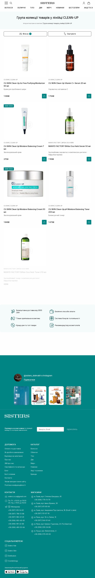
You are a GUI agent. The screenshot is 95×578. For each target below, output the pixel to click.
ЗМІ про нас (9, 463)
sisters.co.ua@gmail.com (17, 496)
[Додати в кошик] (44, 96)
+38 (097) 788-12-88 (16, 514)
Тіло (32, 456)
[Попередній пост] (18, 395)
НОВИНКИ (60, 8)
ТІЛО (32, 8)
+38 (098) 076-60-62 (42, 534)
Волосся (34, 449)
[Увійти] (84, 3)
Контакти (8, 478)
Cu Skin (6, 79)
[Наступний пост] (77, 395)
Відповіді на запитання (14, 456)
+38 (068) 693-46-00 (16, 520)
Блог (6, 471)
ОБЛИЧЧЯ (21, 8)
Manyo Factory (54, 143)
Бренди (34, 474)
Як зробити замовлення (14, 452)
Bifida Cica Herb (68, 143)
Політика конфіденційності (15, 485)
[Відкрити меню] (6, 3)
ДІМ (40, 8)
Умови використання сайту (15, 482)
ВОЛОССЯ (9, 8)
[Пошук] (11, 3)
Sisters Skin (12, 551)
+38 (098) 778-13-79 (42, 500)
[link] (88, 3)
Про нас (8, 460)
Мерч (33, 463)
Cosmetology (13, 561)
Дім (32, 460)
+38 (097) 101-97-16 (41, 513)
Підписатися (29, 379)
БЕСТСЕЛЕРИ (74, 8)
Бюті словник (10, 474)
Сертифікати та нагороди (15, 467)
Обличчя (34, 452)
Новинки (34, 467)
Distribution (12, 556)
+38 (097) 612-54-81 (16, 510)
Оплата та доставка (13, 449)
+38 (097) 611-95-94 (42, 506)
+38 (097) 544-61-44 (42, 520)
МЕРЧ (49, 8)
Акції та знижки (37, 471)
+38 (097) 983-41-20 (16, 517)
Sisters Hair (12, 546)
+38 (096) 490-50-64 (16, 527)
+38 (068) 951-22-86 (16, 524)
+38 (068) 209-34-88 (42, 527)
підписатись (72, 429)
